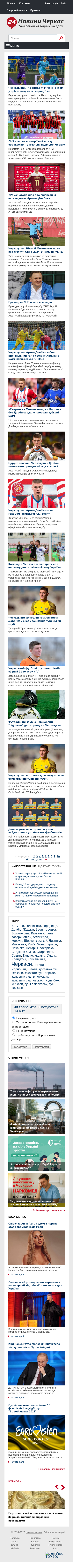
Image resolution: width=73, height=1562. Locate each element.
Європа (35, 1541)
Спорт (14, 1545)
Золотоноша (20, 933)
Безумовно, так (26, 1018)
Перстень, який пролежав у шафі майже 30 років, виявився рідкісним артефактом (32, 1517)
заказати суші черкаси (40, 973)
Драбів (16, 929)
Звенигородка (46, 929)
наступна (36, 859)
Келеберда (40, 937)
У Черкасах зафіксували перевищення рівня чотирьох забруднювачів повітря (36, 894)
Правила (35, 10)
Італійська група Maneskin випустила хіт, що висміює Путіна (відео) (34, 1345)
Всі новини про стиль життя (49, 1210)
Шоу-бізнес (55, 1541)
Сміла (30, 952)
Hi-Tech (15, 1548)
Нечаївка (17, 948)
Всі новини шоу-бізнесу (51, 1469)
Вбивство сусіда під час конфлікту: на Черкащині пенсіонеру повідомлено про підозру (37, 904)
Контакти (24, 3)
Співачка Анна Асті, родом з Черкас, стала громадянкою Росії (33, 1225)
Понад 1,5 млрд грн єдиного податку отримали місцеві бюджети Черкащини (36, 886)
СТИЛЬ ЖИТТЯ (18, 1057)
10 (58, 856)
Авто (55, 1548)
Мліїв (31, 944)
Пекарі (31, 948)
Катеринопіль (21, 937)
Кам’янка (37, 933)
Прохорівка (45, 948)
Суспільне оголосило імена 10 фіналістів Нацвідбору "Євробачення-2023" (29, 1408)
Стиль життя (55, 1545)
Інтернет (35, 1548)
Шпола (32, 969)
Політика (15, 1538)
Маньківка (18, 944)
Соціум (55, 1538)
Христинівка (36, 959)
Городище (50, 925)
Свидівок (18, 952)
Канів (50, 933)
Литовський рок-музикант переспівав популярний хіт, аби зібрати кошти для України (35, 1285)
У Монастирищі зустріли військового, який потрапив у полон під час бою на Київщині (38, 876)
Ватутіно (17, 925)
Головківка (33, 925)
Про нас (11, 3)
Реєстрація (51, 3)
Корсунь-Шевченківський (29, 940)
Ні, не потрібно (25, 1030)
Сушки (16, 955)
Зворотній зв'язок (17, 10)
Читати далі (17, 1274)
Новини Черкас (34, 1532)
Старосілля (45, 952)
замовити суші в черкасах (30, 976)
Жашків (28, 929)
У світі (14, 1541)
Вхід (63, 3)
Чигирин (39, 964)
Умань (51, 955)
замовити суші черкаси (28, 980)
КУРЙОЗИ (14, 1481)
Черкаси (21, 964)
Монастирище (47, 944)
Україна (39, 955)
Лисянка (55, 940)
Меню (14, 45)
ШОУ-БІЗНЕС (17, 1216)
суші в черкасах (36, 984)
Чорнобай (18, 969)
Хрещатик (18, 959)
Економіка (35, 1538)
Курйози (35, 1545)
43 (27, 859)
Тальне (28, 955)
